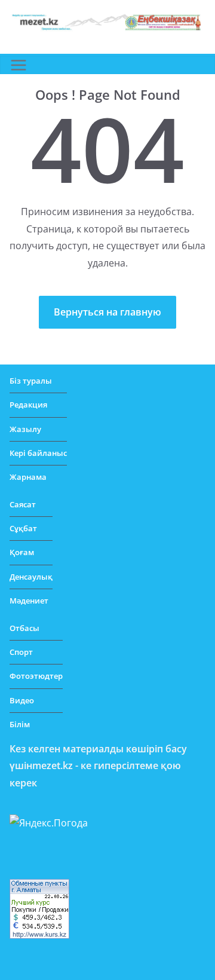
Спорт (21, 652)
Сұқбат (23, 528)
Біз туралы (31, 380)
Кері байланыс (38, 453)
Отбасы (24, 628)
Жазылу (25, 429)
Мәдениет (29, 600)
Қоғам (22, 552)
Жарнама (28, 476)
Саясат (23, 504)
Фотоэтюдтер (36, 675)
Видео (22, 700)
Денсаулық (31, 576)
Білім (20, 724)
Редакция (28, 404)
